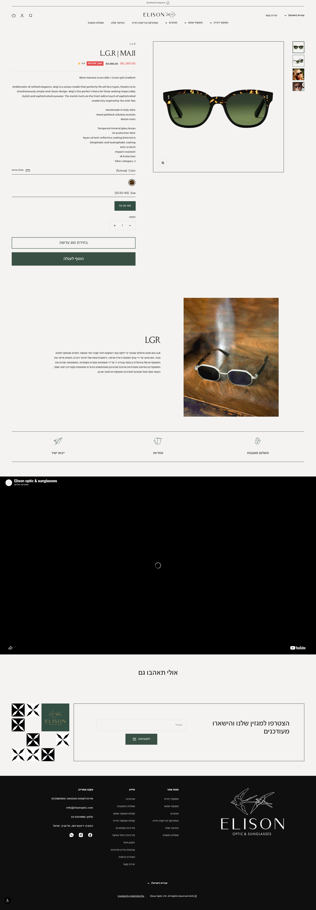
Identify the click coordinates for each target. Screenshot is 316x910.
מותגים (173, 22)
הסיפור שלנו (118, 23)
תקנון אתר (129, 842)
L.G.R (133, 44)
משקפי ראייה (221, 22)
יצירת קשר (271, 15)
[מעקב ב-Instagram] (81, 835)
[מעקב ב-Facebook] (90, 835)
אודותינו (130, 799)
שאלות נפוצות (96, 23)
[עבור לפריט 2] (298, 61)
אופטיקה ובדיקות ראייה (145, 23)
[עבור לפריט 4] (298, 86)
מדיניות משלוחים (125, 828)
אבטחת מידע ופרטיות (123, 850)
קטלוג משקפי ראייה (124, 820)
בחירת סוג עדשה (73, 242)
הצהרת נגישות (127, 857)
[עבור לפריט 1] (298, 47)
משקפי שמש (195, 22)
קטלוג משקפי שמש (124, 813)
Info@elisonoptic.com (79, 807)
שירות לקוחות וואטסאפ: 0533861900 (72, 798)
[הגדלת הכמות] (114, 225)
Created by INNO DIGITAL (131, 896)
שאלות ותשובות (126, 806)
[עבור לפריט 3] (298, 74)
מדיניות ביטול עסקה (123, 835)
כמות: (132, 217)
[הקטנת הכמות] (130, 225)
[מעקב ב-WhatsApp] (71, 835)
